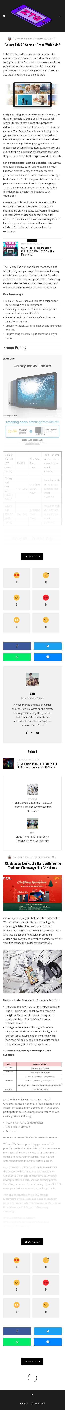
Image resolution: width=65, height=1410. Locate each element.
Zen (32, 693)
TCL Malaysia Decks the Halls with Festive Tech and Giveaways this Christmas (32, 804)
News (26, 38)
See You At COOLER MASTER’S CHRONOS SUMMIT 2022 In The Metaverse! (37, 251)
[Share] (17, 646)
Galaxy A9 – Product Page (33, 538)
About (24, 1403)
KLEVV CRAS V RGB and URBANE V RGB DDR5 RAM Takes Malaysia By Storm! (37, 766)
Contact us (38, 1403)
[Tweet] (48, 646)
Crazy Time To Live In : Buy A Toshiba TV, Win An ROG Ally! (32, 836)
